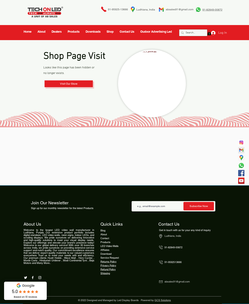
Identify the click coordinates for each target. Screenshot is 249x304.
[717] (241, 142)
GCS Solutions (162, 300)
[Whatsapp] (241, 165)
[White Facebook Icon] (33, 278)
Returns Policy (108, 261)
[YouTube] (241, 181)
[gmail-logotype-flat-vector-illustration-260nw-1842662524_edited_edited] (241, 150)
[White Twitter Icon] (26, 278)
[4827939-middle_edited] (241, 158)
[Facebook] (241, 173)
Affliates (104, 249)
